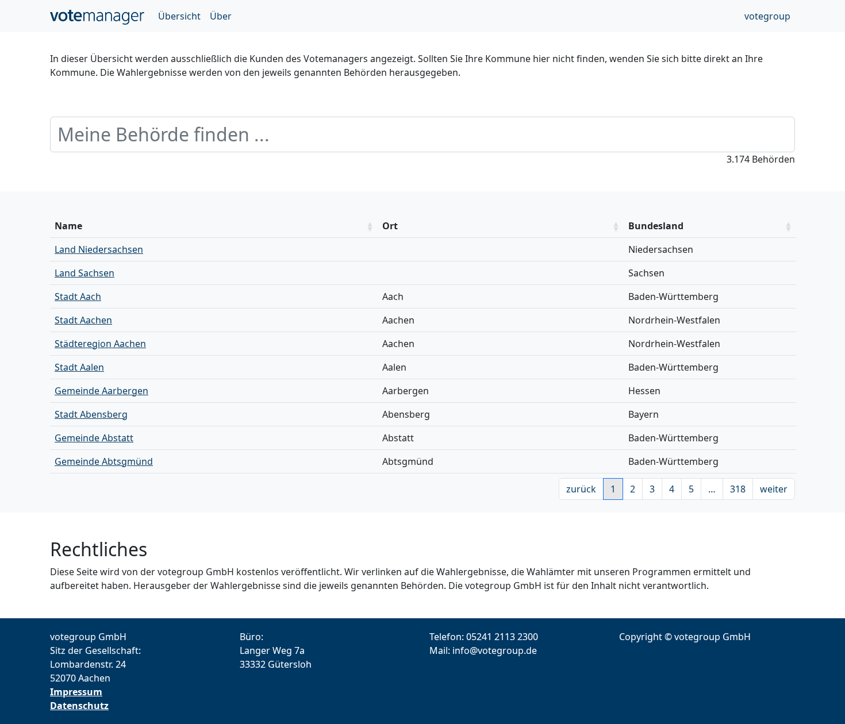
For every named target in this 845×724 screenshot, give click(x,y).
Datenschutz (79, 705)
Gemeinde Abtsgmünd (104, 461)
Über (221, 16)
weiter (774, 489)
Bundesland (655, 225)
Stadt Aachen (83, 320)
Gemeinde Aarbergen (101, 390)
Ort (390, 225)
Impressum (76, 692)
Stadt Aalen (79, 367)
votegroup (767, 16)
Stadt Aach (78, 296)
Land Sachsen (84, 273)
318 (738, 489)
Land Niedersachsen (99, 249)
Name (68, 225)
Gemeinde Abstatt (94, 438)
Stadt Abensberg (91, 414)
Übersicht (179, 16)
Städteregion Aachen (100, 343)
